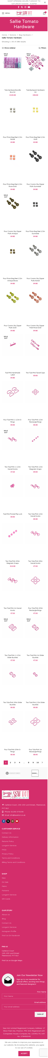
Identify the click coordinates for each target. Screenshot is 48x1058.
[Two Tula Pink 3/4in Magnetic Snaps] (12, 541)
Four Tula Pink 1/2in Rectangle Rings (35, 421)
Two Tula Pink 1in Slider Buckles (35, 656)
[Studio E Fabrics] (35, 773)
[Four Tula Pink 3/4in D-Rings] (12, 729)
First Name (41, 992)
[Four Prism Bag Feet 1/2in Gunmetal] (35, 211)
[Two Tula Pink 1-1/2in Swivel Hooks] (12, 446)
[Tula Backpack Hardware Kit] (35, 69)
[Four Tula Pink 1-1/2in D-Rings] (12, 399)
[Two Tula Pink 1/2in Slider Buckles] (35, 682)
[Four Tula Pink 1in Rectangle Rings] (35, 729)
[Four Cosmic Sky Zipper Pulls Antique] (12, 211)
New (4, 878)
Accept (24, 1053)
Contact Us (6, 833)
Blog (4, 919)
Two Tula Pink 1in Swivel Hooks (12, 609)
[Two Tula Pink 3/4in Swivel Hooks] (35, 541)
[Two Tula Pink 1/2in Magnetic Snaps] (35, 446)
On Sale (5, 882)
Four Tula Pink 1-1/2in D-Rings (12, 421)
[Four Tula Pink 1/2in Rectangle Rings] (35, 399)
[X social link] (22, 7)
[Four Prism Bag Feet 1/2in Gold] (35, 117)
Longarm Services (9, 845)
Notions (13, 35)
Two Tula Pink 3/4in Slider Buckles (12, 703)
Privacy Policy (7, 854)
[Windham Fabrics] (13, 773)
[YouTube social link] (29, 7)
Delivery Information (10, 837)
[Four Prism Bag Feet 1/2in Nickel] (12, 117)
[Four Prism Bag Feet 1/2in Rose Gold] (12, 164)
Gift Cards (6, 899)
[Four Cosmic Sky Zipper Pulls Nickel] (35, 258)
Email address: (40, 1002)
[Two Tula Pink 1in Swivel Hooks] (12, 588)
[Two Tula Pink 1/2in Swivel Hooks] (35, 493)
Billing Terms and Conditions (13, 862)
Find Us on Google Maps (12, 960)
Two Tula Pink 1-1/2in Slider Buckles (13, 656)
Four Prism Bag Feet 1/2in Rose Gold (12, 185)
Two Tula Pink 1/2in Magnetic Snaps (35, 468)
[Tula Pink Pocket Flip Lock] (12, 493)
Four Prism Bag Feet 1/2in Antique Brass (12, 280)
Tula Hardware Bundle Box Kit (13, 91)
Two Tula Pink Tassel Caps (35, 373)
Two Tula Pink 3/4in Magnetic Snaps (13, 562)
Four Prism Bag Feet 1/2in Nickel (12, 138)
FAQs (4, 850)
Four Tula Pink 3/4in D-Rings (12, 751)
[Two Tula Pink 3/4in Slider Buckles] (12, 682)
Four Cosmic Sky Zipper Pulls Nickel (35, 280)
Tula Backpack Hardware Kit (35, 91)
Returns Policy (8, 841)
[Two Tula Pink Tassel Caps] (35, 352)
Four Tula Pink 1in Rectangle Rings (35, 751)
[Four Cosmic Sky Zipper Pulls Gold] (12, 305)
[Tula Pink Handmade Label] (12, 352)
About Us (6, 915)
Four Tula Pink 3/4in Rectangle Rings (35, 609)
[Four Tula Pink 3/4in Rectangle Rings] (35, 588)
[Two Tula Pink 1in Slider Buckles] (35, 635)
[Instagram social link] (25, 7)
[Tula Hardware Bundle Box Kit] (12, 69)
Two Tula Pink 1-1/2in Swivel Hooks (13, 468)
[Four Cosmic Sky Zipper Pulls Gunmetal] (35, 164)
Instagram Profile (9, 931)
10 (38, 762)
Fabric (4, 886)
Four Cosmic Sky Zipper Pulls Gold (12, 327)
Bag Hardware (25, 35)
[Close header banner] (45, 2)
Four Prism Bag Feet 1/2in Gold (35, 138)
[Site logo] (24, 13)
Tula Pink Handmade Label (12, 374)
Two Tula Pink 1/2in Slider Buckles (35, 703)
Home (4, 35)
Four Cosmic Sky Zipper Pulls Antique (12, 232)
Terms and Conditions (11, 858)
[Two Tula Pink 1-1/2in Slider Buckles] (12, 635)
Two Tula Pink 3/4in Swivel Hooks (35, 562)
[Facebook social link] (18, 7)
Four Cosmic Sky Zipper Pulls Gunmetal (35, 185)
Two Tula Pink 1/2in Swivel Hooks (35, 515)
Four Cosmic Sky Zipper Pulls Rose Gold (35, 327)
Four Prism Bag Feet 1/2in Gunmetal (35, 232)
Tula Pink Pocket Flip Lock (12, 514)
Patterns (5, 891)
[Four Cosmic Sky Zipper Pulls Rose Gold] (35, 305)
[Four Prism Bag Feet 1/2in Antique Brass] (12, 258)
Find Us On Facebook (11, 935)
